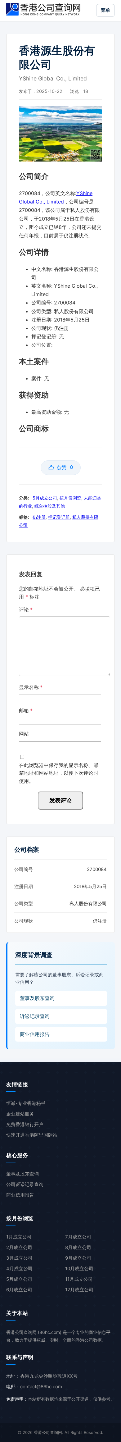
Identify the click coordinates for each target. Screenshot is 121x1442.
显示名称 (31, 687)
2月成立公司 (19, 1247)
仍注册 (39, 517)
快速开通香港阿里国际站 (31, 1135)
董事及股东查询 (37, 998)
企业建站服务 (20, 1114)
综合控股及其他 (49, 506)
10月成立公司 (79, 1268)
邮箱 (26, 710)
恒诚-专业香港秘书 (26, 1103)
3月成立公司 (19, 1258)
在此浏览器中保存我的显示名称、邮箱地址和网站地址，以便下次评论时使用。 (58, 773)
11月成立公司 (79, 1279)
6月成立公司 (19, 1290)
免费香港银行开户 (24, 1124)
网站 (24, 734)
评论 (26, 609)
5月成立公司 (45, 497)
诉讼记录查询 (35, 1016)
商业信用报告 (35, 1034)
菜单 (105, 10)
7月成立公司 (78, 1237)
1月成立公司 (19, 1237)
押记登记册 (59, 517)
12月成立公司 (79, 1290)
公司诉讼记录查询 (24, 1184)
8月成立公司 (78, 1247)
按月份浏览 (70, 497)
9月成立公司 (78, 1258)
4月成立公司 (19, 1268)
